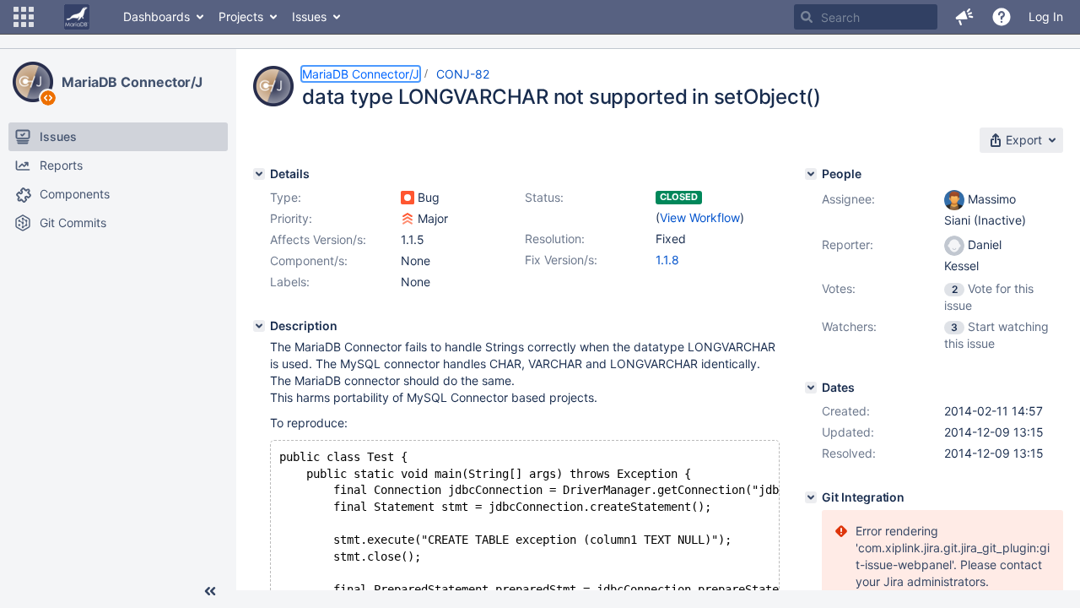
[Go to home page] (77, 17)
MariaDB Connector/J (132, 81)
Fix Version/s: (561, 259)
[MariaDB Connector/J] (33, 82)
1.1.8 (667, 259)
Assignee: (848, 199)
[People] (811, 174)
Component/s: (309, 260)
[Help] (1001, 17)
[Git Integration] (811, 497)
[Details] (259, 174)
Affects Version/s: (318, 239)
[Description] (259, 326)
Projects (241, 16)
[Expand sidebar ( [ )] (210, 591)
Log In (1046, 16)
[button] (23, 17)
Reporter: (847, 244)
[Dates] (811, 388)
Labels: (290, 281)
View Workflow (700, 217)
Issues (309, 16)
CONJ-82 (462, 74)
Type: (285, 197)
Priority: (291, 218)
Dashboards (156, 16)
